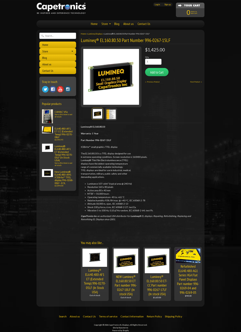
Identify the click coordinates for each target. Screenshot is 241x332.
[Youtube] (60, 89)
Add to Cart (157, 72)
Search (63, 316)
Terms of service (108, 316)
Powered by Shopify (120, 330)
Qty (147, 57)
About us (128, 24)
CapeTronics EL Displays (119, 325)
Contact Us (144, 24)
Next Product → (196, 82)
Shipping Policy (173, 316)
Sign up (167, 4)
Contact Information (132, 316)
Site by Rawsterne (120, 328)
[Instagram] (68, 89)
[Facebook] (53, 89)
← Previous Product (152, 82)
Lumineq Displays (95, 34)
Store (104, 24)
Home (94, 24)
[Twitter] (45, 89)
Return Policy (154, 316)
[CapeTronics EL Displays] (61, 9)
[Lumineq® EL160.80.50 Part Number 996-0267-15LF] (97, 114)
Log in (157, 4)
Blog (116, 24)
